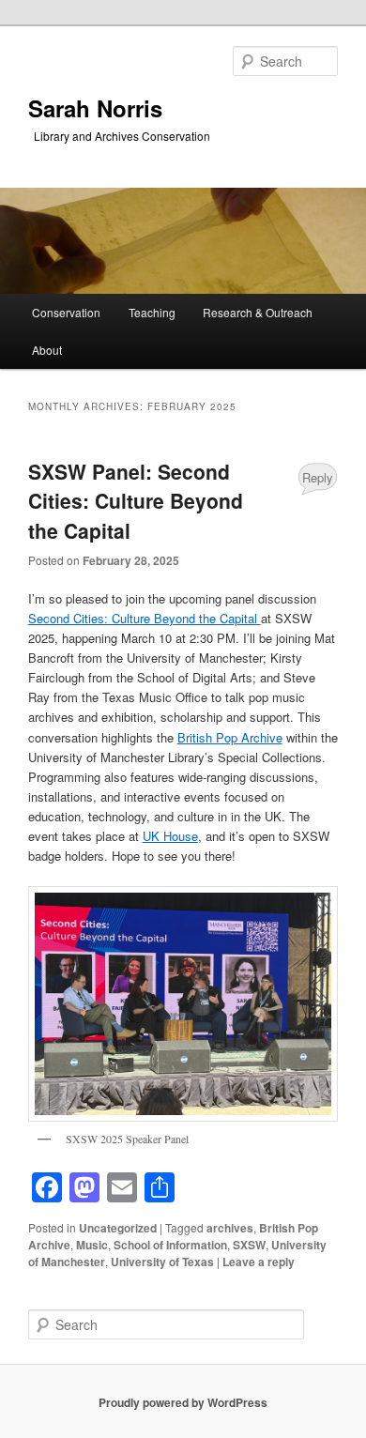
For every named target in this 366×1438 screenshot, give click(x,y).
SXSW (249, 1244)
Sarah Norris (95, 108)
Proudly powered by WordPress (183, 1402)
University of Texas (162, 1261)
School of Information (170, 1244)
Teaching (152, 312)
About (47, 350)
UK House (170, 836)
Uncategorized (118, 1227)
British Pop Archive (229, 737)
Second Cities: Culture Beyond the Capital (144, 618)
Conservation (66, 312)
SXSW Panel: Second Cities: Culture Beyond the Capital (135, 500)
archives (229, 1227)
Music (92, 1244)
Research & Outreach (258, 312)
